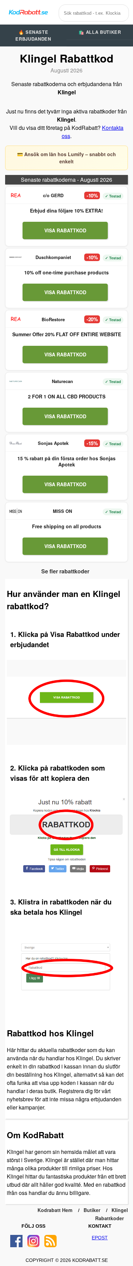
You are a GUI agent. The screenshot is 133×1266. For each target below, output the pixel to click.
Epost (100, 1237)
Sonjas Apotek (53, 443)
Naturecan (62, 381)
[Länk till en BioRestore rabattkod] (16, 319)
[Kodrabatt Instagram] (33, 1241)
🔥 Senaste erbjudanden (33, 35)
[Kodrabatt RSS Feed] (50, 1241)
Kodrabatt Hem (55, 1210)
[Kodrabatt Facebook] (16, 1241)
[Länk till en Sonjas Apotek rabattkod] (16, 443)
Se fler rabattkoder (65, 571)
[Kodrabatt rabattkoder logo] (28, 12)
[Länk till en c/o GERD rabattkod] (16, 195)
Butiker (92, 1210)
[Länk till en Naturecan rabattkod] (16, 381)
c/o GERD (53, 195)
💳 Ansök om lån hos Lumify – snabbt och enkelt (66, 158)
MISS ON (62, 511)
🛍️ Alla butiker (99, 32)
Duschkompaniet (53, 257)
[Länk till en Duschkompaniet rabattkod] (16, 257)
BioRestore (53, 319)
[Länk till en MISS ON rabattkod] (16, 511)
